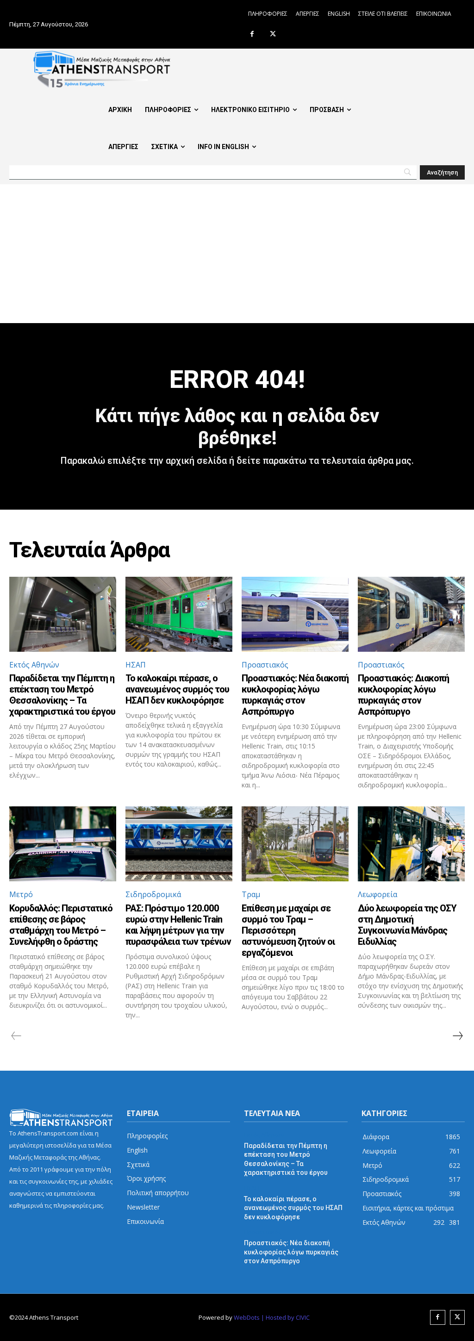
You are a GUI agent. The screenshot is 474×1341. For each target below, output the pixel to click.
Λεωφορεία (377, 894)
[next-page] (457, 1036)
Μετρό (21, 894)
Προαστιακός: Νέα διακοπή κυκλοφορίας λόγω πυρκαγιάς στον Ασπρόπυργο (295, 695)
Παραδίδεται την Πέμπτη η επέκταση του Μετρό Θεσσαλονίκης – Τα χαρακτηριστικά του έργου (62, 695)
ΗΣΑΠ (135, 665)
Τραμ (251, 894)
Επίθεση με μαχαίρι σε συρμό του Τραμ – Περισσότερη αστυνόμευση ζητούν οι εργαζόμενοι (288, 930)
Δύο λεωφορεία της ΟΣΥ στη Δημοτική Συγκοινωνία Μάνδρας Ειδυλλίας (407, 925)
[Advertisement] (237, 253)
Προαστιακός (265, 665)
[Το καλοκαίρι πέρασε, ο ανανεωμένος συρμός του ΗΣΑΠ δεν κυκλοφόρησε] (178, 614)
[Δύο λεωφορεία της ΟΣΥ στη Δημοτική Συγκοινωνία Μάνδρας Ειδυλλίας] (411, 843)
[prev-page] (16, 1036)
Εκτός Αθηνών (34, 665)
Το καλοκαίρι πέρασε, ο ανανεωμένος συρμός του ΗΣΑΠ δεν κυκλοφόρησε (177, 689)
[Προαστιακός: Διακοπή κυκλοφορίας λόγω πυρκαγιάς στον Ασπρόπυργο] (411, 614)
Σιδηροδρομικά (153, 894)
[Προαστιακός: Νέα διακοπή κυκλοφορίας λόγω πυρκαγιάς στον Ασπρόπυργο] (295, 614)
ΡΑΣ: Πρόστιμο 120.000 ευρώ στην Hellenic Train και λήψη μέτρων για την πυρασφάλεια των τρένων (178, 925)
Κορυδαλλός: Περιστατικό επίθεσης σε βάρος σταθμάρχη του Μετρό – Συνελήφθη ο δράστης (60, 925)
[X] (273, 34)
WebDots (247, 1317)
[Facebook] (252, 34)
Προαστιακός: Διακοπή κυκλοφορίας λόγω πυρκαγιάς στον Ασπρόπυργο (403, 695)
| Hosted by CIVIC (285, 1317)
